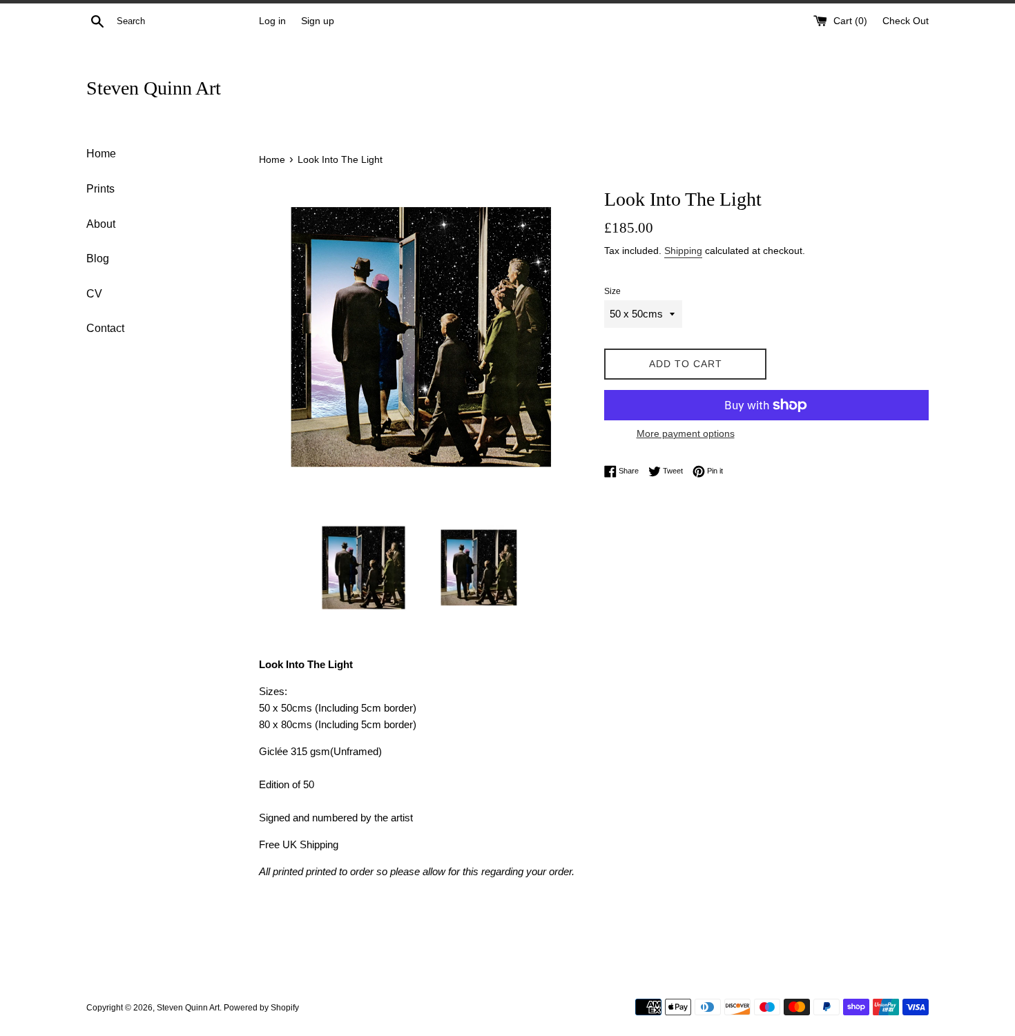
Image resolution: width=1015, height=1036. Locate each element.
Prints (100, 189)
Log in (272, 21)
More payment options (686, 433)
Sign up (317, 21)
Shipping (683, 250)
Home (101, 153)
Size (612, 291)
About (100, 224)
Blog (97, 258)
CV (94, 294)
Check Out (905, 21)
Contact (105, 328)
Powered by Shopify (261, 1008)
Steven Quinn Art (153, 88)
